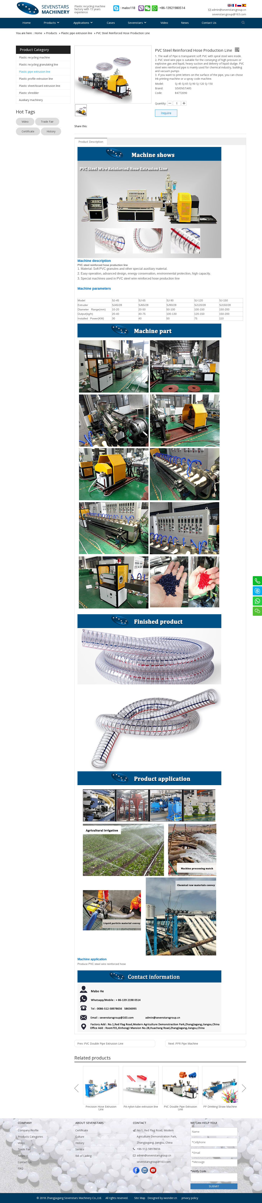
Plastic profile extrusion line (36, 78)
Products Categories (30, 1136)
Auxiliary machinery (31, 100)
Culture (79, 1136)
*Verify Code (198, 1171)
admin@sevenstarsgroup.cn (229, 9)
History (51, 131)
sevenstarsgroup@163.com (229, 14)
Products (51, 33)
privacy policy (190, 1198)
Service (79, 1149)
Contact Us (25, 1162)
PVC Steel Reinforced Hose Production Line (123, 33)
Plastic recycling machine (34, 57)
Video (25, 121)
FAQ (20, 1168)
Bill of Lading (83, 1156)
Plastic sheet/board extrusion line (39, 86)
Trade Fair (47, 121)
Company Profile (28, 1130)
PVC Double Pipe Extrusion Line (180, 1108)
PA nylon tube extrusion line (141, 1106)
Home (38, 33)
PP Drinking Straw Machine (220, 1106)
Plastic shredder (29, 93)
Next (244, 1088)
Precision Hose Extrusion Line (101, 1108)
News (21, 1156)
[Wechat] (257, 611)
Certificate (28, 131)
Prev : (100, 1043)
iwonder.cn (170, 1198)
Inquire (166, 113)
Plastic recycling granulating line (38, 64)
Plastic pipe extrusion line (76, 33)
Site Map (139, 1198)
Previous (76, 1088)
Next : (183, 1043)
